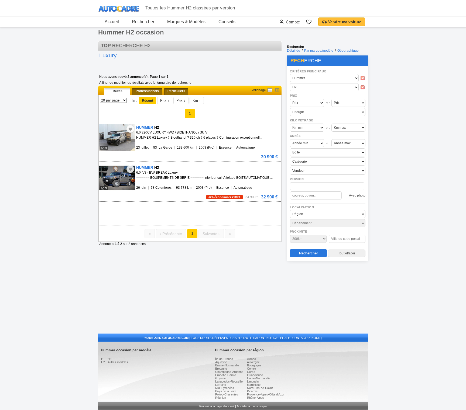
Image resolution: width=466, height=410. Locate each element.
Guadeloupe (255, 375)
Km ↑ (197, 101)
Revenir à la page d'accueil (216, 406)
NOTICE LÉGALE (278, 337)
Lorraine (220, 384)
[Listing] (270, 90)
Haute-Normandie (258, 378)
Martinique (254, 384)
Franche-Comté (225, 375)
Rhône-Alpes (255, 397)
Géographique (348, 50)
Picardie (252, 391)
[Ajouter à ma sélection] (130, 129)
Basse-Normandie (227, 365)
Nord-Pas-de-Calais (260, 388)
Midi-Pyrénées (224, 388)
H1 (103, 358)
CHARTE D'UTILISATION (247, 337)
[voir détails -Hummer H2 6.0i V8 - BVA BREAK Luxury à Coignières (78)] (117, 177)
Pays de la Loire (225, 391)
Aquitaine (221, 362)
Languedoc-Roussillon (229, 381)
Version (297, 179)
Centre (251, 368)
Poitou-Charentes (226, 394)
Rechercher (143, 21)
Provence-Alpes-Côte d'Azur (266, 394)
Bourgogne (254, 365)
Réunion (220, 397)
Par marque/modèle (318, 50)
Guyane (220, 378)
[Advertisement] (327, 297)
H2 (103, 362)
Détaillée (293, 50)
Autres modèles (118, 362)
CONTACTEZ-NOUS (306, 337)
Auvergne (253, 362)
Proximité (298, 231)
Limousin (253, 381)
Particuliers (176, 91)
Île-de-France (224, 358)
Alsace (251, 358)
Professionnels (147, 91)
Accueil (112, 21)
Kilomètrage (301, 120)
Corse (251, 371)
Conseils (226, 21)
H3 (109, 358)
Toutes (117, 91)
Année (295, 136)
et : (328, 102)
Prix (293, 95)
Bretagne (221, 368)
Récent (147, 101)
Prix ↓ (181, 101)
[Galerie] (277, 90)
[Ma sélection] (309, 21)
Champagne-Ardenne (229, 371)
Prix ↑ (164, 101)
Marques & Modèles (186, 21)
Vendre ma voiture (344, 22)
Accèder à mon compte (252, 406)
